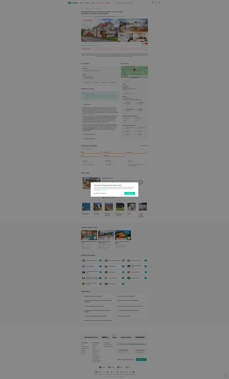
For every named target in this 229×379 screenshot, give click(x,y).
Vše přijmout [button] (130, 193)
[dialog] (114, 189)
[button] (100, 193)
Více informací (104, 190)
